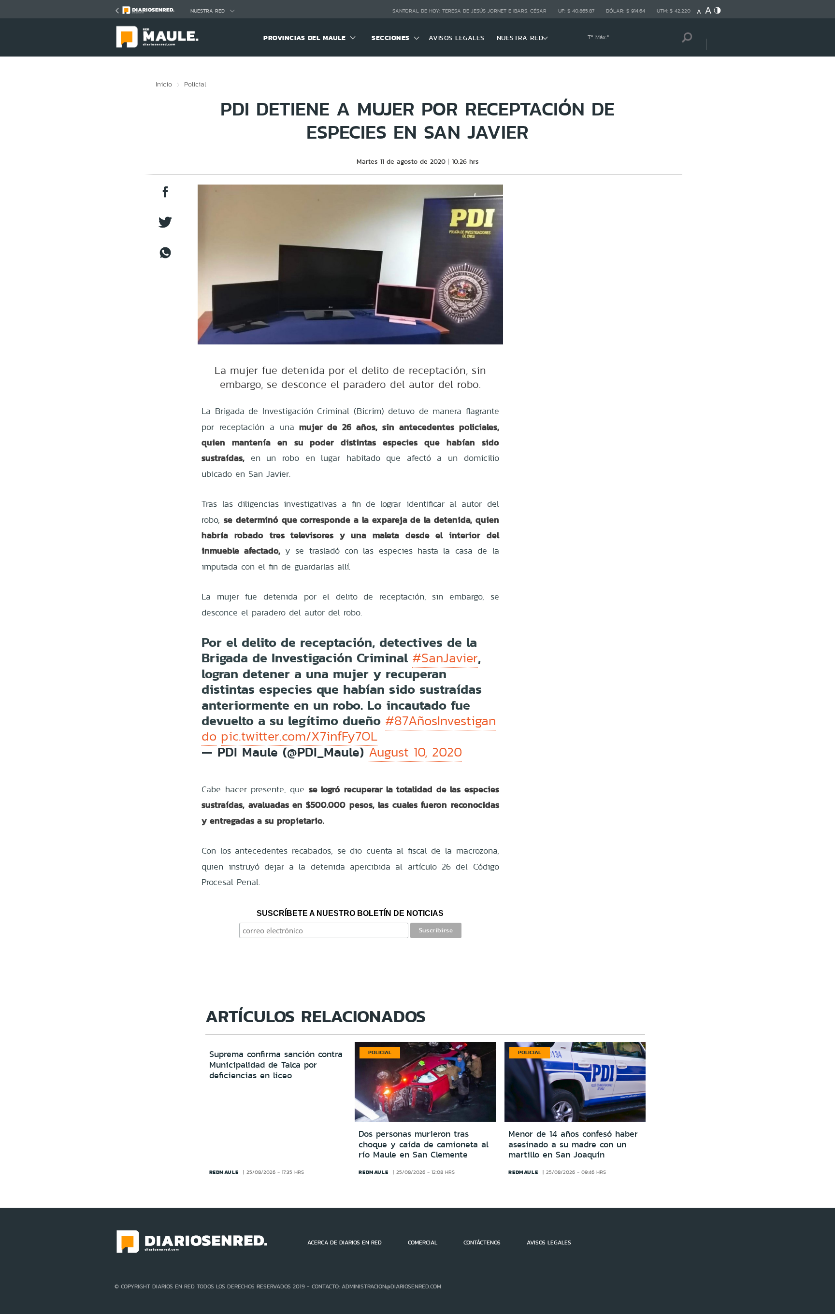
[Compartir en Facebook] (165, 196)
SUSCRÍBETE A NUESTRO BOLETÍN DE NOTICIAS (350, 913)
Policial (195, 84)
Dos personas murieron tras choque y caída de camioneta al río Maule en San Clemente (424, 1144)
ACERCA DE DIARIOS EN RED (344, 1242)
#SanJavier (445, 658)
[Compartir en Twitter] (165, 226)
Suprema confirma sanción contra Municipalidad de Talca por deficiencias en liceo (276, 1064)
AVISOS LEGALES (457, 38)
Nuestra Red (207, 10)
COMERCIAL (422, 1242)
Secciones (391, 37)
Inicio (164, 84)
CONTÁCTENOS (482, 1242)
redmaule (224, 1172)
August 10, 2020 (415, 752)
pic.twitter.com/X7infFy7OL (299, 736)
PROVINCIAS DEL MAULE (304, 37)
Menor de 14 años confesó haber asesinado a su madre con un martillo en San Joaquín (573, 1144)
